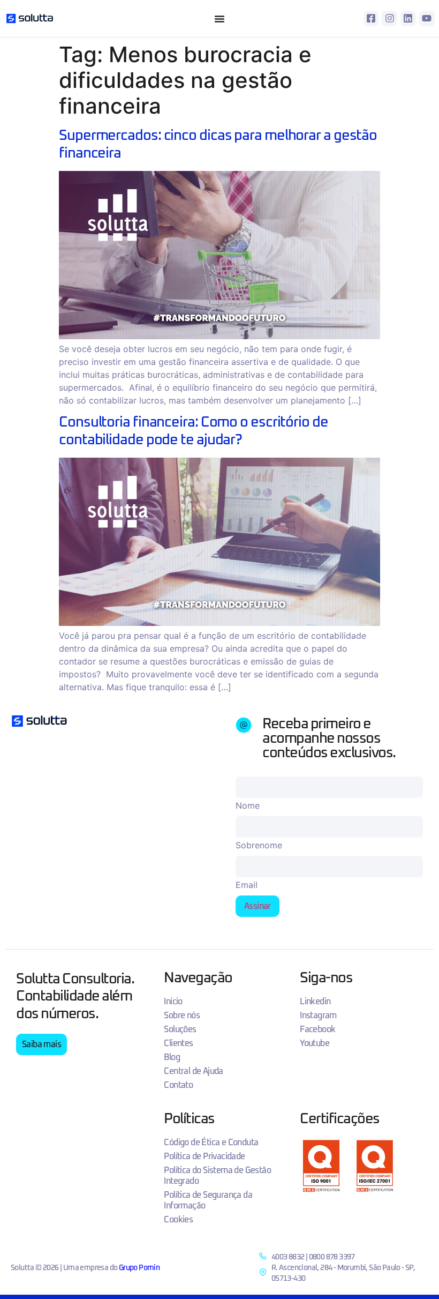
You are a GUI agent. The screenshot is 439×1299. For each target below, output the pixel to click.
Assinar (257, 906)
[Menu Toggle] (219, 18)
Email (247, 884)
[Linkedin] (408, 18)
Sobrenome (259, 845)
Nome (248, 805)
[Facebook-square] (371, 18)
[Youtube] (427, 18)
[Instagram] (389, 18)
